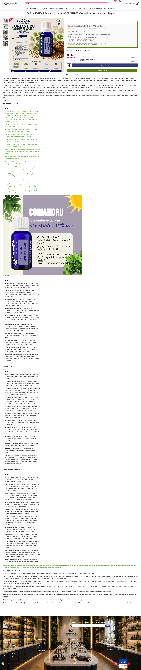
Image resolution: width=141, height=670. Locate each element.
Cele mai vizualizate (26, 620)
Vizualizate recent (10, 620)
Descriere (66, 74)
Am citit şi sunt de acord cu (84, 628)
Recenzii (75, 74)
